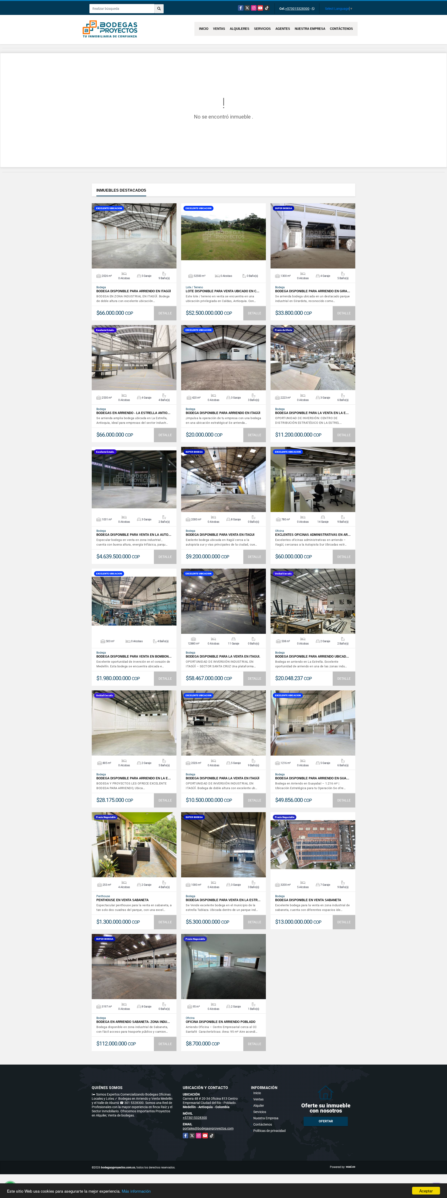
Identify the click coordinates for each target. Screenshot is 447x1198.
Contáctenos (341, 29)
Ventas (219, 29)
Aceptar (426, 1191)
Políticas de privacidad (269, 1131)
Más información (136, 1191)
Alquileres (239, 29)
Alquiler (258, 1105)
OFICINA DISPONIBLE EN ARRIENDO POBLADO (220, 1022)
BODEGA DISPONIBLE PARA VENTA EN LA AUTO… (133, 534)
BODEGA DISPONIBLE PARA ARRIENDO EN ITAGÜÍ (133, 291)
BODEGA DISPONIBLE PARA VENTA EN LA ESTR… (223, 900)
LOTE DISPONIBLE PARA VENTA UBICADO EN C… (222, 291)
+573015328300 (297, 8)
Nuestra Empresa (310, 29)
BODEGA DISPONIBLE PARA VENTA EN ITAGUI (220, 534)
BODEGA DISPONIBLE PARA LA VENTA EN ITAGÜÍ (222, 778)
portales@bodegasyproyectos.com (208, 1128)
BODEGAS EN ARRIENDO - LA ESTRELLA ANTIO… (133, 413)
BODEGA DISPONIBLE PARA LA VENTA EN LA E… (312, 413)
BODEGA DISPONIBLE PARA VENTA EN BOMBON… (134, 656)
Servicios (262, 29)
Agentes (282, 29)
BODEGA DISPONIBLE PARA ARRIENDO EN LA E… (133, 778)
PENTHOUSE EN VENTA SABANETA (122, 900)
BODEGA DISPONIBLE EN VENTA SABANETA (308, 900)
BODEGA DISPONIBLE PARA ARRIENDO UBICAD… (312, 656)
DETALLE (165, 313)
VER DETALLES (134, 236)
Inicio (203, 29)
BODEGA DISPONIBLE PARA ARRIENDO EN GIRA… (312, 291)
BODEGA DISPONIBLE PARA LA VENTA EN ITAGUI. (223, 656)
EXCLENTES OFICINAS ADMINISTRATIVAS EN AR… (313, 534)
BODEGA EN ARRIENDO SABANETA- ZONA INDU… (133, 1022)
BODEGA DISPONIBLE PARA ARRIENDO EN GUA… (312, 778)
